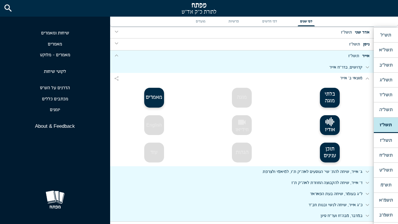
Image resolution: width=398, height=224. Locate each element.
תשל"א (385, 50)
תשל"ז (386, 140)
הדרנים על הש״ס (55, 88)
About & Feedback (55, 126)
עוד (154, 152)
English (154, 125)
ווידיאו (242, 125)
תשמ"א (386, 200)
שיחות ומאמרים (55, 33)
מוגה (242, 97)
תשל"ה (385, 110)
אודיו (330, 130)
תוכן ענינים (330, 152)
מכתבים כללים (55, 99)
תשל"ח (385, 155)
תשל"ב (385, 65)
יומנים (55, 110)
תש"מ (386, 185)
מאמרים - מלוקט (55, 55)
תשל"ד (385, 95)
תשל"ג (386, 80)
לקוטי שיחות (55, 71)
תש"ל (386, 35)
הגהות (242, 152)
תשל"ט (385, 170)
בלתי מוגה (330, 97)
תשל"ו (386, 125)
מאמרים (55, 44)
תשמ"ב (385, 215)
